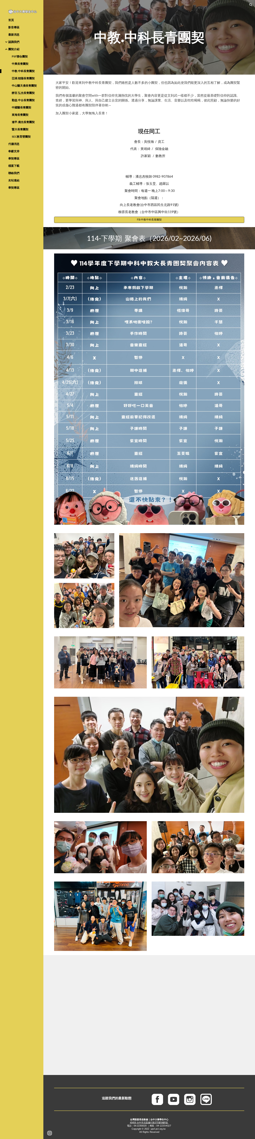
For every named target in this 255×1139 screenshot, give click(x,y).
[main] (149, 37)
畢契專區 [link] (13, 158)
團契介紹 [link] (13, 49)
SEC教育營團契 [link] (21, 136)
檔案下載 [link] (13, 165)
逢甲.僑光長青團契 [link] (23, 122)
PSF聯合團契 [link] (20, 56)
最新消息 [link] (13, 34)
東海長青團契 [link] (20, 114)
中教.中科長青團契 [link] (23, 71)
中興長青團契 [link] (20, 63)
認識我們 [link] (13, 41)
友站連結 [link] (13, 180)
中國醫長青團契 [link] (21, 107)
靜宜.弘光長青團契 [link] (23, 92)
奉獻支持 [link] (13, 151)
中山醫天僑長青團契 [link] (24, 85)
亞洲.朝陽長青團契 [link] (23, 78)
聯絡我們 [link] (13, 173)
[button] (251, 5)
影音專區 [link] (13, 27)
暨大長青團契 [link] (20, 129)
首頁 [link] (11, 20)
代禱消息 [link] (13, 143)
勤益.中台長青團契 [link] (23, 100)
